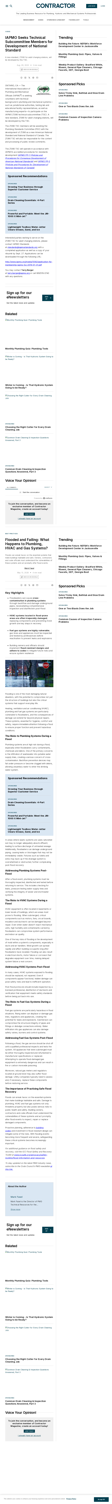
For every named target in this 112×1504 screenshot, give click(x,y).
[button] (7, 6)
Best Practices (11, 533)
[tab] (11, 487)
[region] (29, 492)
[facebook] (21, 78)
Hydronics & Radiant (56, 20)
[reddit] (33, 78)
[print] (52, 78)
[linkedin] (25, 78)
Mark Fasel (29, 568)
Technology (74, 20)
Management (29, 20)
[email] (37, 78)
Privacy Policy (71, 1499)
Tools (86, 20)
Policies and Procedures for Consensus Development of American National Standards (25, 158)
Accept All (101, 1499)
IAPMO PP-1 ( (24, 155)
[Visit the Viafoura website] (47, 498)
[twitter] (29, 78)
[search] (11, 6)
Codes (40, 20)
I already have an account (29, 518)
